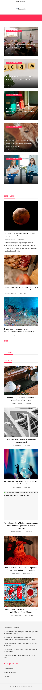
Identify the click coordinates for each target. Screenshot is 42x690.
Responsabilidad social (14, 30)
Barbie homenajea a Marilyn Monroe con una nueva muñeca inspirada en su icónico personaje (21, 525)
